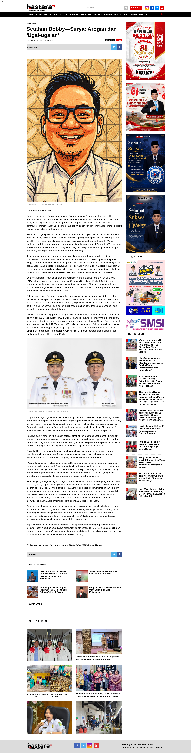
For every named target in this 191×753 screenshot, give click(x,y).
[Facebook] (119, 47)
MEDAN (53, 14)
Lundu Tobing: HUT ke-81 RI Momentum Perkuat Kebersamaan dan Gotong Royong (151, 429)
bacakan (110, 40)
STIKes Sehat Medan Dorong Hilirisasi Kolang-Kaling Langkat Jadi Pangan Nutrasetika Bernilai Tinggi (47, 697)
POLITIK (64, 14)
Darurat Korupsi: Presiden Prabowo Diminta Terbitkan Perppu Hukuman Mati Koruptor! (53, 574)
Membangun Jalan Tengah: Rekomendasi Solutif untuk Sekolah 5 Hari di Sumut (53, 589)
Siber (150, 744)
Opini (35, 23)
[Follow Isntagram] (89, 745)
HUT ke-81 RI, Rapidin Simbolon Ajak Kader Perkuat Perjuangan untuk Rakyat (149, 445)
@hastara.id (137, 257)
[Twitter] (114, 47)
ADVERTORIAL (121, 14)
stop (119, 40)
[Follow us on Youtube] (96, 745)
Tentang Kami (129, 744)
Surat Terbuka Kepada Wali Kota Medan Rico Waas (103, 572)
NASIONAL (86, 14)
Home (29, 23)
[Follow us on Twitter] (83, 745)
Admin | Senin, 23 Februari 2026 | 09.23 (40, 40)
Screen (136, 7)
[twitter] (157, 8)
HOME (31, 14)
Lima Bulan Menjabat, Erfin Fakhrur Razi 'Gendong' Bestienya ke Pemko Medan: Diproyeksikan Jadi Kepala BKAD (151, 364)
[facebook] (152, 8)
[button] (161, 13)
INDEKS (143, 14)
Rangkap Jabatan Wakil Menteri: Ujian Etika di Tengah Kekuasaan (105, 589)
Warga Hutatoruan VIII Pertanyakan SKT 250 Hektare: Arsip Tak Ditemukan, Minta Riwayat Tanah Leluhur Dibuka (150, 346)
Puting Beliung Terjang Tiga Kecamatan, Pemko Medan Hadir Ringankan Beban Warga (151, 477)
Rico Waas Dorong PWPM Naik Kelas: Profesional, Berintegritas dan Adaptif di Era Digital (152, 492)
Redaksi (142, 744)
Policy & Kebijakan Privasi (149, 748)
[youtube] (162, 8)
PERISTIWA (41, 14)
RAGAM (108, 14)
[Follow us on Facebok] (77, 745)
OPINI (134, 14)
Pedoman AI (128, 748)
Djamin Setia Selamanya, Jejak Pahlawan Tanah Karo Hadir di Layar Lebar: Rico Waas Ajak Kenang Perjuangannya (98, 696)
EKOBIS (98, 14)
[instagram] (147, 8)
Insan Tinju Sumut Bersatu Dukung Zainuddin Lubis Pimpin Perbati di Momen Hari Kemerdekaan (150, 381)
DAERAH (74, 14)
